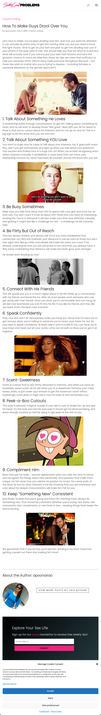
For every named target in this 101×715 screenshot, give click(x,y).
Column (7, 19)
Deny (50, 698)
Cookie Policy (44, 711)
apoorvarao (10, 31)
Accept (50, 691)
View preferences (50, 705)
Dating (16, 19)
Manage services (9, 684)
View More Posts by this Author (63, 590)
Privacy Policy (56, 711)
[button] (97, 664)
